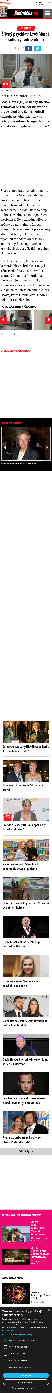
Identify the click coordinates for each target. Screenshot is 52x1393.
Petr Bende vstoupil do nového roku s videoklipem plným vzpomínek (25, 1101)
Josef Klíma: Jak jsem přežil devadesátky (40, 1252)
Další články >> (26, 1151)
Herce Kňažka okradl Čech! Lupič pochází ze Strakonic (22, 944)
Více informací (8, 1330)
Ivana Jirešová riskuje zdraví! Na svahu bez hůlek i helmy (26, 905)
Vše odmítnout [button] (26, 1382)
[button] (26, 1334)
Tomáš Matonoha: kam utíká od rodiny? (19, 464)
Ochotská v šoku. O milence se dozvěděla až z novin (20, 984)
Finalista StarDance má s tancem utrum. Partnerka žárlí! (22, 1140)
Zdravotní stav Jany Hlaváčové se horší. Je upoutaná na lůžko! (26, 749)
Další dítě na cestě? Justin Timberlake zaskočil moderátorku (25, 1023)
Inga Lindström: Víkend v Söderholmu (38, 1228)
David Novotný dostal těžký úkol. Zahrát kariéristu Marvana (26, 1062)
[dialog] (26, 1350)
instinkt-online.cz (40, 1302)
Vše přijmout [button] (26, 1375)
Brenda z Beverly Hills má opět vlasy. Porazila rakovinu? (24, 827)
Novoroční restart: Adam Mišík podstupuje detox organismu (21, 867)
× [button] (49, 1310)
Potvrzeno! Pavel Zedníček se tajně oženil (23, 788)
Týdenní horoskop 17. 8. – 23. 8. (40, 1295)
